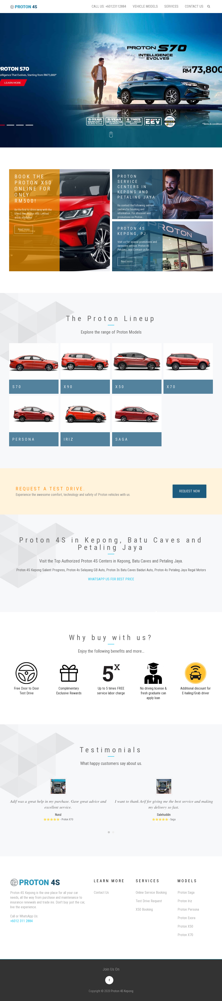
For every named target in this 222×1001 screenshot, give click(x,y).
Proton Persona (188, 909)
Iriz (69, 439)
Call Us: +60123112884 (109, 6)
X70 (171, 386)
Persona (23, 439)
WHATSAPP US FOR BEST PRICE (111, 579)
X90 (68, 386)
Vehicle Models (145, 6)
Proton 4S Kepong (122, 991)
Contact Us (194, 6)
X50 (120, 386)
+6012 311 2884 (21, 921)
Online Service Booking (151, 892)
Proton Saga (186, 892)
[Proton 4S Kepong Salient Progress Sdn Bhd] (23, 2)
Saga (121, 439)
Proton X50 (185, 926)
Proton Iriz (185, 901)
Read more (23, 229)
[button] (109, 832)
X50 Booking (144, 909)
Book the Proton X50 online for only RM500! (33, 189)
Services (171, 6)
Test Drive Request (149, 901)
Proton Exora (186, 918)
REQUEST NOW (189, 491)
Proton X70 (185, 935)
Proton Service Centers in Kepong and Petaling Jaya (137, 186)
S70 (17, 386)
